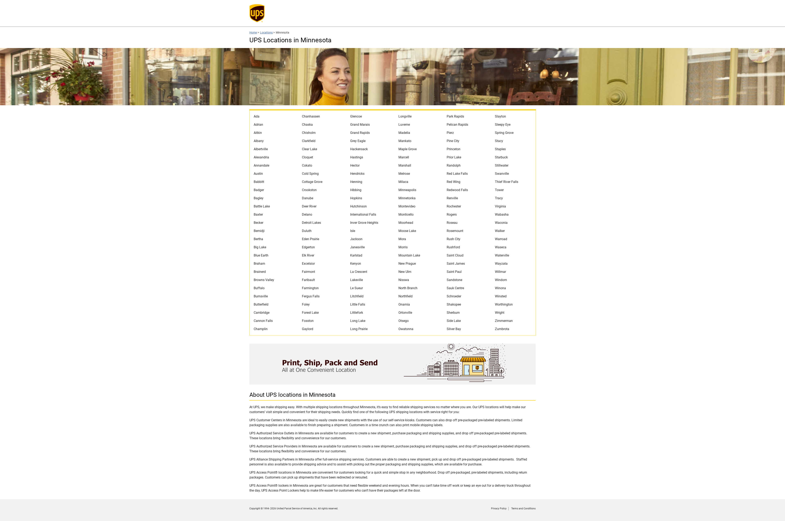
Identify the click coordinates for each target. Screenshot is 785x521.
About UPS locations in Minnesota (292, 394)
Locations (266, 32)
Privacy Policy (499, 508)
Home (253, 32)
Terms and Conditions (523, 508)
